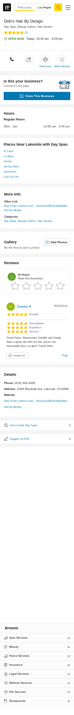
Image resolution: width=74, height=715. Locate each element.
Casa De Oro (11, 176)
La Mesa (9, 156)
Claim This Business (39, 96)
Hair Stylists (45, 26)
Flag (64, 355)
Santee (8, 161)
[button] (68, 7)
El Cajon (9, 151)
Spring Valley (11, 166)
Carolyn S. (24, 306)
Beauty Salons (27, 26)
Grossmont (10, 171)
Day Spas (10, 26)
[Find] (58, 7)
